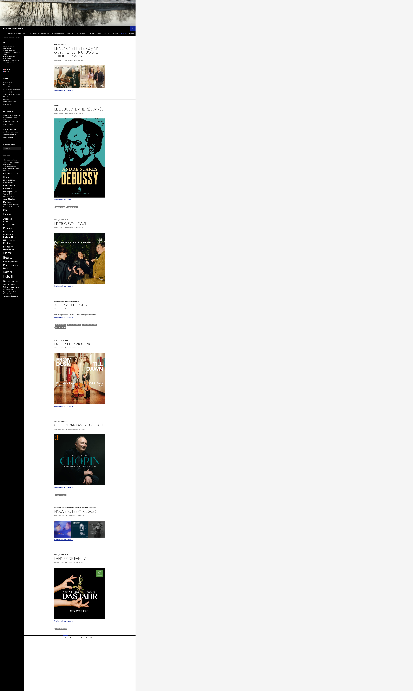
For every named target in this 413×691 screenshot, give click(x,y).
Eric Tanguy (7, 192)
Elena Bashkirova (9, 180)
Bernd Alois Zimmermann (9, 166)
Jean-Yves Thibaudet (89, 325)
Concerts (91, 33)
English (131, 33)
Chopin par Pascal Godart (79, 425)
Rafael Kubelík (7, 48)
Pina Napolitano (10, 261)
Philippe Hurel (9, 237)
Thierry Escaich (7, 293)
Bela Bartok (7, 164)
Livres (99, 33)
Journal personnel (72, 305)
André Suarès (60, 207)
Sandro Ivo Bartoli (9, 284)
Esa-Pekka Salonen (74, 325)
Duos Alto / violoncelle (76, 344)
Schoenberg (8, 287)
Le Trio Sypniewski (71, 223)
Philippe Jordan (9, 240)
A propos (115, 33)
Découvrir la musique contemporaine (68, 507)
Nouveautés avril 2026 (75, 511)
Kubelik (5, 204)
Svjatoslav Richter (8, 292)
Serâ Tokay (17, 287)
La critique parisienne (9, 50)
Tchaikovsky (16, 292)
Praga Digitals (10, 264)
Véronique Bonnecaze (11, 296)
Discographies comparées (10, 89)
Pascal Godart (61, 495)
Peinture (106, 33)
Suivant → (90, 637)
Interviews (70, 33)
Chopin (17, 168)
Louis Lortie (7, 207)
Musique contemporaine (41, 33)
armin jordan (13, 160)
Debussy (6, 170)
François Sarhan (16, 191)
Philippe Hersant (9, 234)
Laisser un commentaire (75, 60)
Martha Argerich (15, 207)
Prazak (5, 268)
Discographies (80, 33)
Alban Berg (6, 160)
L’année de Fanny (70, 558)
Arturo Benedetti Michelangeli (11, 162)
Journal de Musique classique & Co (19, 33)
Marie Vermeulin (61, 628)
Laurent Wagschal (13, 204)
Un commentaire (72, 309)
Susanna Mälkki (8, 290)
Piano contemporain (9, 56)
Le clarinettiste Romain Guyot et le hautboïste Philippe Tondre (77, 52)
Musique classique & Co (13, 28)
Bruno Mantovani (9, 168)
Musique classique (58, 33)
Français (123, 33)
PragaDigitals (7, 58)
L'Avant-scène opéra (8, 46)
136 (81, 637)
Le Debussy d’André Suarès (78, 109)
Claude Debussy (73, 207)
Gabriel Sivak (7, 194)
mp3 (5, 209)
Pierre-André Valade (8, 249)
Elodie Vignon (60, 325)
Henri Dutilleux (8, 196)
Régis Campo (11, 281)
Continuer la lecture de (63, 90)
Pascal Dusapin (7, 222)
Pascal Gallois (61, 327)
